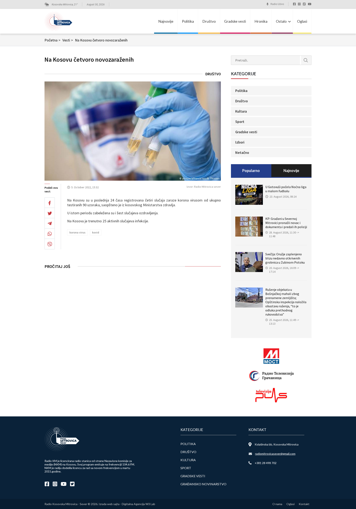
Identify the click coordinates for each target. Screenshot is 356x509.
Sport (239, 121)
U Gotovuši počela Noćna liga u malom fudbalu (285, 189)
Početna (52, 40)
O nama (277, 504)
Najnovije (165, 21)
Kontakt (304, 504)
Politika (188, 21)
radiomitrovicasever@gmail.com (275, 453)
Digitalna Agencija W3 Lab (138, 504)
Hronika (260, 21)
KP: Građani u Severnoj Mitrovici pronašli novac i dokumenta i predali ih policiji (286, 223)
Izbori (239, 142)
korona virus (77, 232)
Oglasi (302, 21)
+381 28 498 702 (265, 463)
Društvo (209, 21)
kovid (95, 232)
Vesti (67, 40)
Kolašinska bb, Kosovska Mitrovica (277, 444)
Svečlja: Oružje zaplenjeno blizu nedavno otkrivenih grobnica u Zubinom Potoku (285, 258)
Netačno (242, 152)
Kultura (241, 111)
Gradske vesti (235, 21)
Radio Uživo (277, 4)
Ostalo (281, 21)
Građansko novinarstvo (203, 484)
